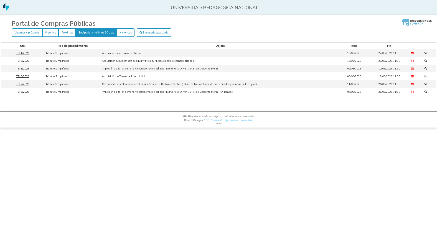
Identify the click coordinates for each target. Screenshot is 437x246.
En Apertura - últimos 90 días (96, 32)
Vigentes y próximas (27, 32)
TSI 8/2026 (22, 91)
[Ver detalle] (426, 52)
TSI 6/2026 (22, 76)
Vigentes (50, 32)
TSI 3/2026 (22, 60)
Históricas (125, 32)
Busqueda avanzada (155, 32)
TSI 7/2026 (22, 84)
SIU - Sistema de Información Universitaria (228, 120)
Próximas (67, 32)
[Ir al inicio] (6, 9)
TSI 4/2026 (22, 53)
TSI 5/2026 (22, 68)
